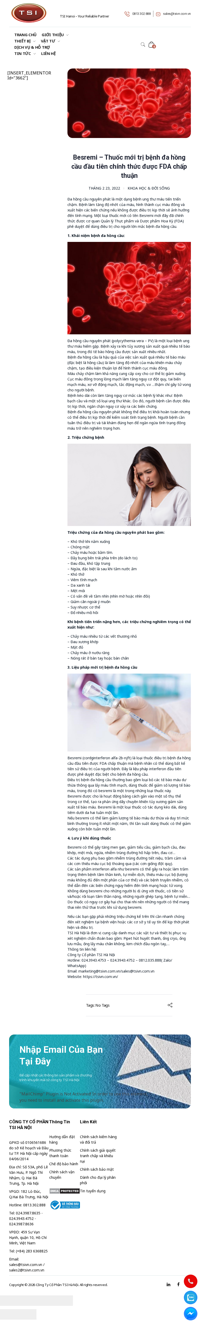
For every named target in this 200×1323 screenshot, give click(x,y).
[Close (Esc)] (9, 1300)
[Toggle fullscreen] (45, 1300)
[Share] (27, 1300)
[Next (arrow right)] (27, 1314)
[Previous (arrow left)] (9, 1314)
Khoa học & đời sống (149, 188)
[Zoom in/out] (64, 1300)
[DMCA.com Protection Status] (64, 1191)
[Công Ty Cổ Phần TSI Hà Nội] (28, 13)
